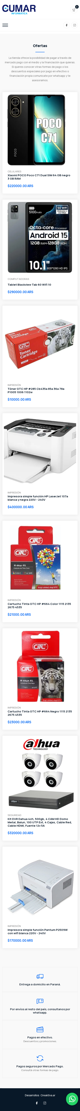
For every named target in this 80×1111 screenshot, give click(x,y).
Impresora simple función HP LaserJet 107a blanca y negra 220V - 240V (38, 498)
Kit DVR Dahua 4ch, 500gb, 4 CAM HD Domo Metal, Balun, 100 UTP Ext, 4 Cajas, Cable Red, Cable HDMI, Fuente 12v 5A (40, 822)
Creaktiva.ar (48, 1095)
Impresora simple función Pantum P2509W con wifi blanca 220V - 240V (38, 931)
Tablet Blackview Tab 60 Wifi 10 (29, 284)
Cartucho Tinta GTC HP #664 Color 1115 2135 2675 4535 (39, 605)
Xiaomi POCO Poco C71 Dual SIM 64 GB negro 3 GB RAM (39, 177)
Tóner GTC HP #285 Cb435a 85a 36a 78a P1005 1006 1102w (36, 390)
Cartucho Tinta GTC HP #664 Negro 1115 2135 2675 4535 (40, 713)
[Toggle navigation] (5, 25)
